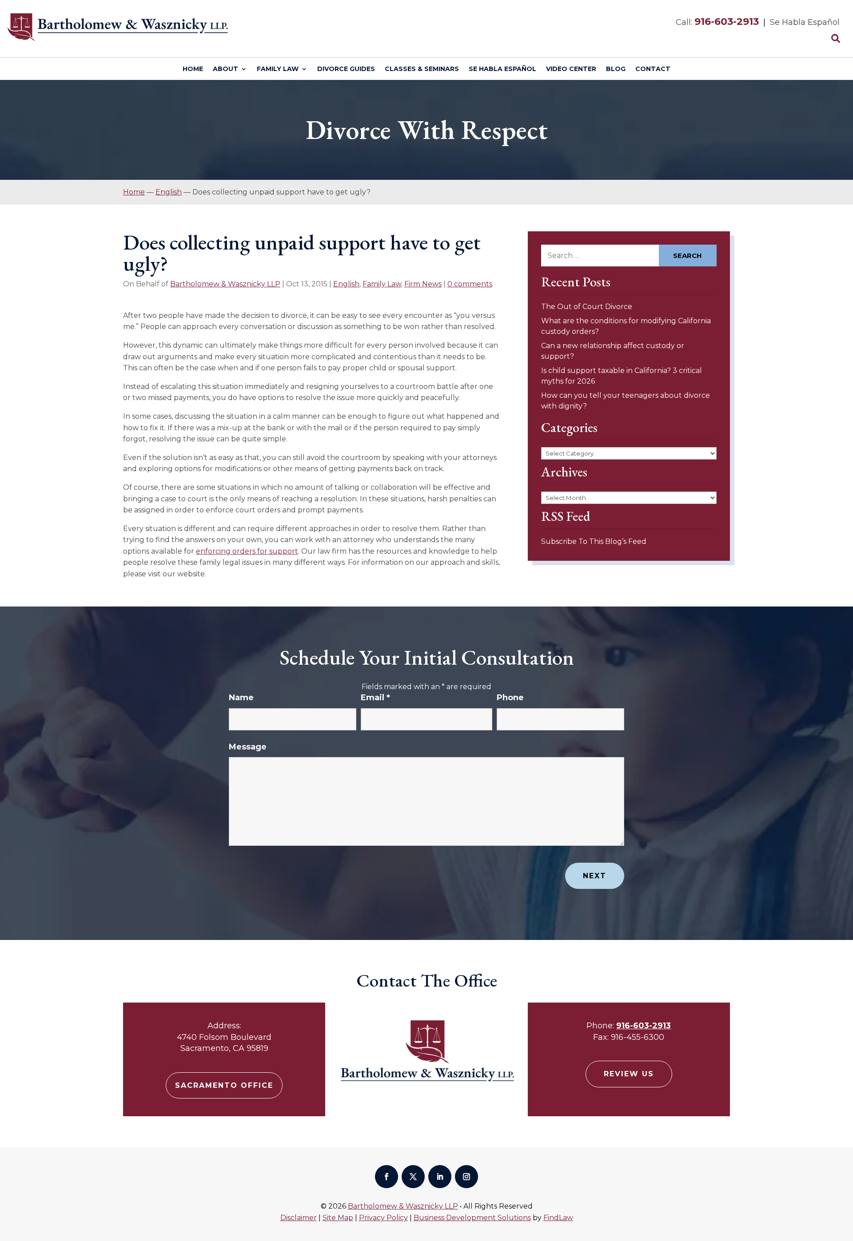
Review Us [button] (629, 1074)
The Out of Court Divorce (586, 306)
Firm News (423, 284)
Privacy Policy (383, 1217)
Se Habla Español (502, 69)
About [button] (225, 69)
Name (241, 697)
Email (375, 697)
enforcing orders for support (247, 551)
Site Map (338, 1217)
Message (248, 747)
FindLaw (558, 1217)
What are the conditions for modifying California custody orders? (626, 326)
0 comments (469, 284)
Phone (510, 697)
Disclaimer (298, 1217)
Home (193, 69)
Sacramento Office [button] (224, 1085)
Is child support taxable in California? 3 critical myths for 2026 (621, 375)
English (346, 284)
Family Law (278, 69)
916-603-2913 (726, 22)
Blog (616, 69)
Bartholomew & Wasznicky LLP (225, 284)
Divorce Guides (346, 69)
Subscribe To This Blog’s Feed (593, 541)
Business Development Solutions (472, 1217)
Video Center (571, 69)
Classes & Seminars (422, 69)
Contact (652, 69)
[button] (844, 1176)
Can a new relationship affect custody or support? (612, 351)
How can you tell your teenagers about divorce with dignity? (625, 400)
